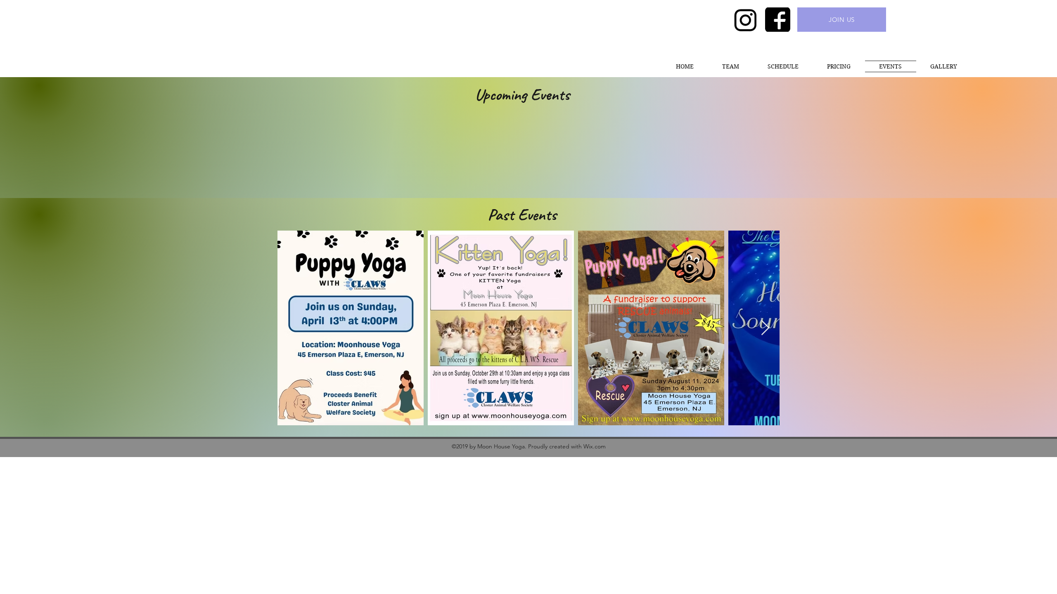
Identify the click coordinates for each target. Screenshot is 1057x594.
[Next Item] (765, 328)
